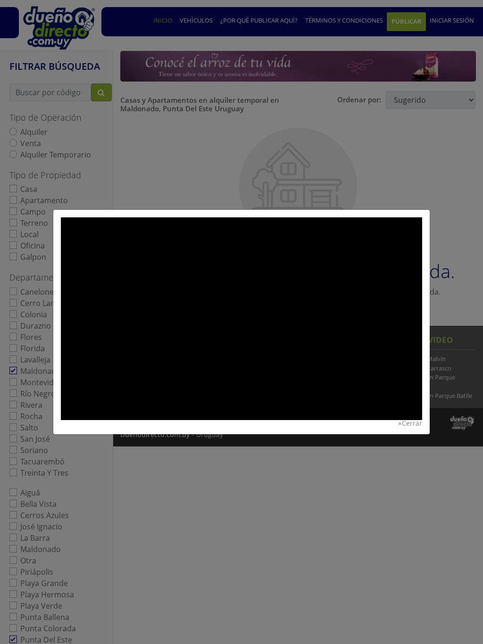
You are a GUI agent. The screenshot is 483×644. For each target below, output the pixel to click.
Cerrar (410, 423)
